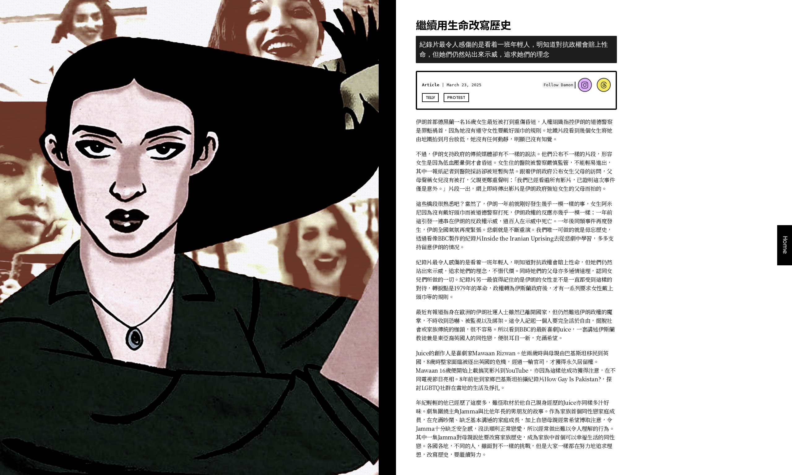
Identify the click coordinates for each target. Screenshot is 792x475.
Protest (456, 97)
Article (430, 85)
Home (785, 245)
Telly (430, 97)
